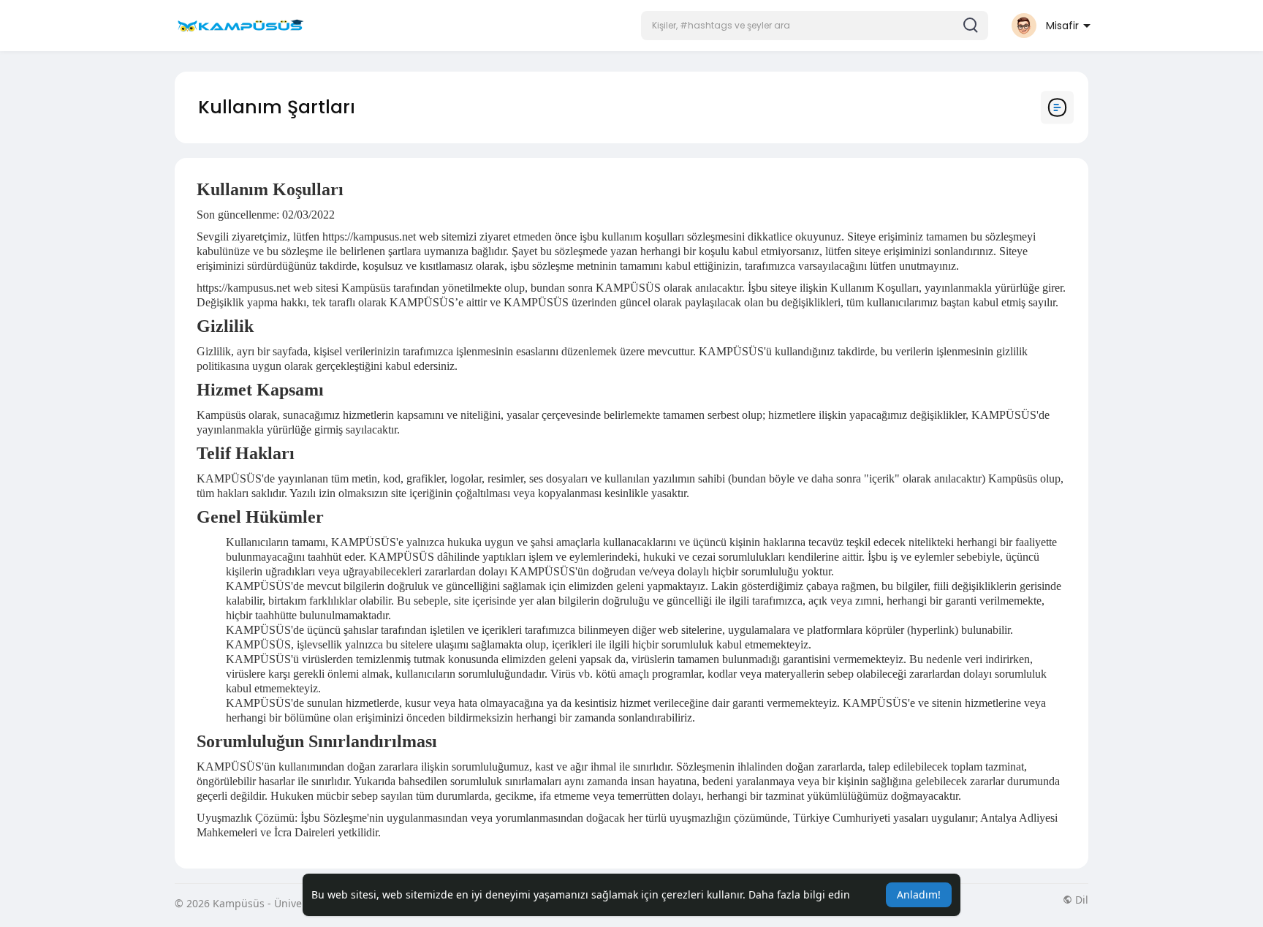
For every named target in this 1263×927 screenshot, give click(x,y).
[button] (814, 25)
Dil (1080, 900)
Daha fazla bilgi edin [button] (799, 894)
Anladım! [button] (919, 894)
